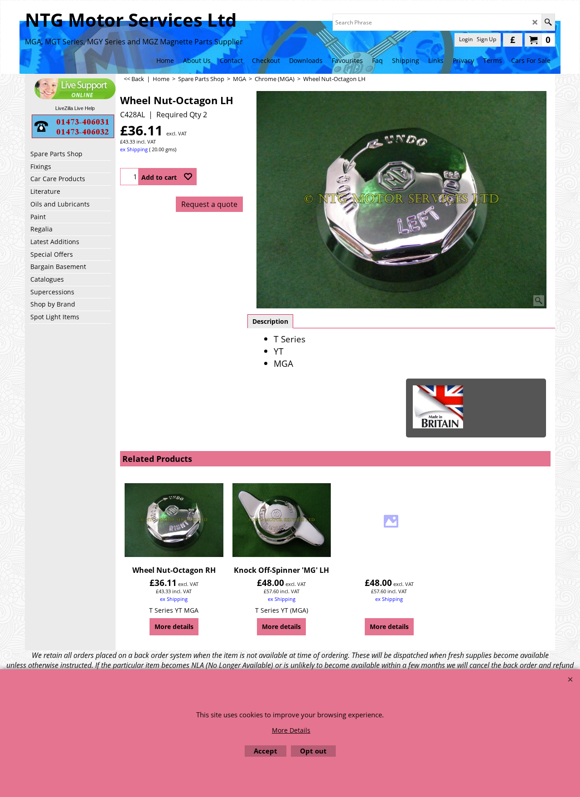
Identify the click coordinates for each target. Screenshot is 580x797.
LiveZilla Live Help (75, 108)
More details (174, 626)
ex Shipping (134, 149)
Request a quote (209, 204)
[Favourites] (188, 176)
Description (270, 321)
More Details (291, 730)
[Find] (548, 22)
